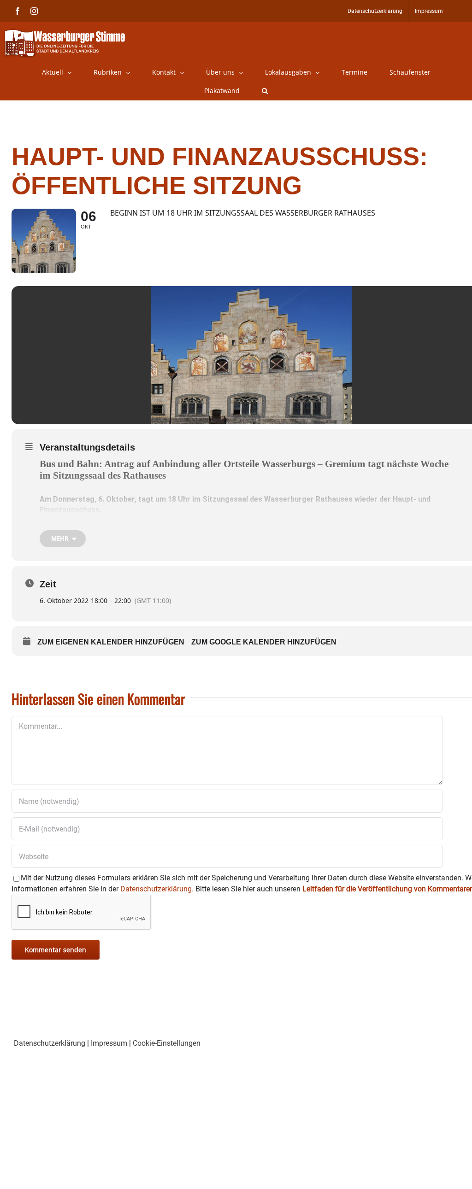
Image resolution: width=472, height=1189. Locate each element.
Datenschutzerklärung (49, 1043)
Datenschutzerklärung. (157, 888)
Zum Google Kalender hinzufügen (263, 642)
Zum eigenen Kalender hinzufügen (110, 642)
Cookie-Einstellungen (167, 1043)
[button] (265, 91)
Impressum (109, 1043)
